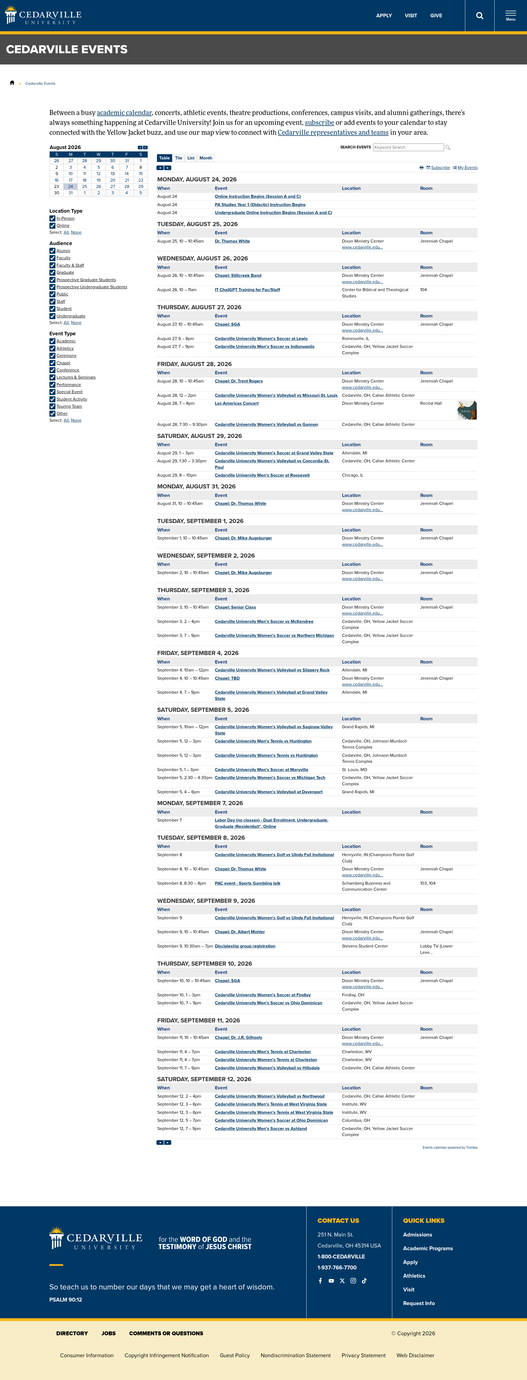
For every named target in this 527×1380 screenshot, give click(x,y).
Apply (384, 15)
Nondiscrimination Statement (296, 1355)
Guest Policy (235, 1355)
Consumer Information (87, 1355)
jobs (109, 1333)
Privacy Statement (364, 1355)
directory (72, 1333)
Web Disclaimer (416, 1355)
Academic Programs (428, 1248)
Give (436, 15)
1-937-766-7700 (337, 1267)
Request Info (419, 1303)
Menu (510, 19)
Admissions (417, 1234)
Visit (411, 15)
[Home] (12, 83)
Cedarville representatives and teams (333, 133)
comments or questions (166, 1333)
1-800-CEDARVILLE (341, 1256)
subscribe (319, 123)
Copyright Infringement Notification (167, 1355)
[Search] (479, 15)
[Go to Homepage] (43, 22)
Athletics (414, 1276)
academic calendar (124, 113)
